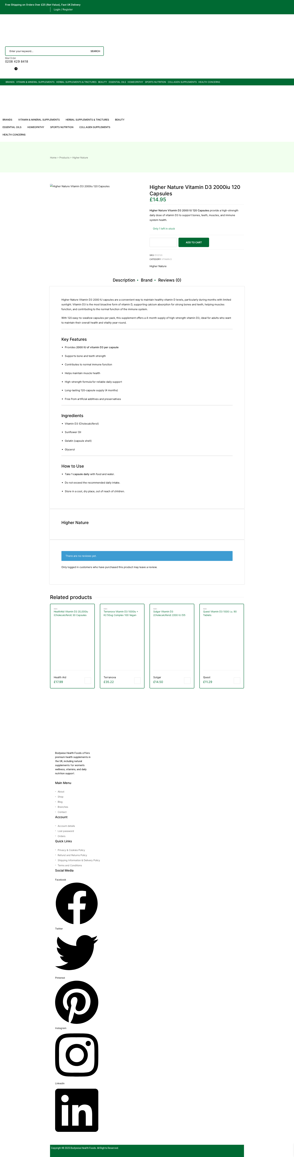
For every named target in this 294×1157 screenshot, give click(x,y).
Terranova (110, 677)
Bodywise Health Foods (83, 1148)
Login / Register (63, 9)
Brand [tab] (146, 280)
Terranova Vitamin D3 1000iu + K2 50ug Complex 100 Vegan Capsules (121, 613)
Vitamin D (166, 259)
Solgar (157, 677)
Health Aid (60, 677)
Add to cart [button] (88, 680)
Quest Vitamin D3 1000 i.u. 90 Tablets (220, 613)
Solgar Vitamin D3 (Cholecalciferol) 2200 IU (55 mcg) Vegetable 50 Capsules (169, 613)
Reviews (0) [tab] (169, 280)
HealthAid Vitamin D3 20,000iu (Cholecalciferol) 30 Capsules (71, 613)
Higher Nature (158, 266)
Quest (206, 677)
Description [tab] (124, 280)
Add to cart (194, 242)
